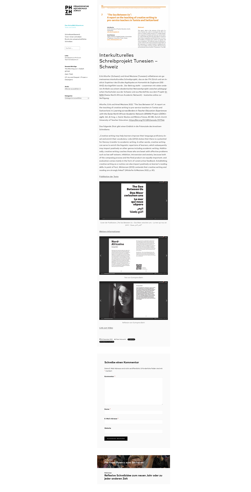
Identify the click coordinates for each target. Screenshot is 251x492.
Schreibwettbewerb (72, 34)
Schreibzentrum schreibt (107, 341)
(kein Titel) (69, 74)
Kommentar (109, 376)
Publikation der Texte (109, 177)
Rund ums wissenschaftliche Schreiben (75, 40)
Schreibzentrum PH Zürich (73, 57)
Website (107, 428)
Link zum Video (106, 328)
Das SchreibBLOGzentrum (74, 25)
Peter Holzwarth (121, 339)
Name (107, 409)
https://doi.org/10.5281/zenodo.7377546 (146, 120)
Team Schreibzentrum (71, 59)
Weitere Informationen (109, 232)
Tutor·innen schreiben (73, 37)
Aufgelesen (131, 339)
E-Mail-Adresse (111, 418)
